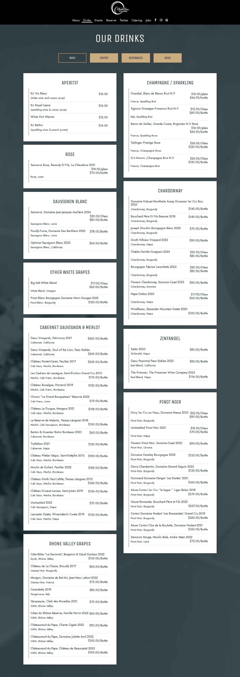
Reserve (111, 20)
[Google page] (167, 20)
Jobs (148, 20)
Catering (137, 20)
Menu (76, 20)
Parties (124, 20)
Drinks (87, 20)
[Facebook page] (155, 20)
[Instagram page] (161, 20)
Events (99, 20)
